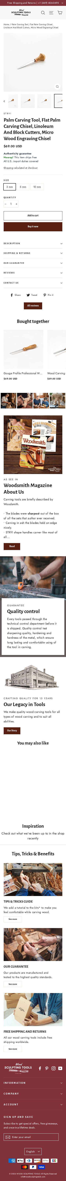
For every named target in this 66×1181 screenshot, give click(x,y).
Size (6, 180)
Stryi (7, 113)
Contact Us (11, 283)
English (30, 1151)
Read (12, 546)
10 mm (37, 187)
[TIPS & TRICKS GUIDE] (33, 879)
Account (11, 1104)
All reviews (33, 305)
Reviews (9, 273)
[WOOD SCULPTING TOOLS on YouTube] (60, 1068)
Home (6, 24)
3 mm (9, 187)
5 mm (23, 187)
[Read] (33, 444)
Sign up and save (18, 1117)
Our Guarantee (14, 263)
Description (12, 244)
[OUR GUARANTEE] (33, 944)
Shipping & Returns (17, 253)
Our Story (12, 730)
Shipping (8, 168)
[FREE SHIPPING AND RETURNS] (33, 1009)
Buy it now (33, 226)
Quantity (10, 198)
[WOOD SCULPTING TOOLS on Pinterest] (47, 1068)
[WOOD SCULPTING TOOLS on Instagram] (54, 1068)
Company (11, 1093)
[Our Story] (33, 678)
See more (13, 919)
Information (15, 1083)
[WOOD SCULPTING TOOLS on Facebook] (40, 1068)
